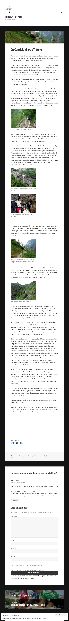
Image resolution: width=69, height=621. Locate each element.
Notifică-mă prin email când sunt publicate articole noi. (28, 570)
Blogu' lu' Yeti (13, 16)
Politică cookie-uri (43, 618)
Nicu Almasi (15, 480)
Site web (13, 556)
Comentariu (15, 516)
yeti (24, 456)
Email (13, 548)
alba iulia (42, 456)
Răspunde (15, 500)
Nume (13, 541)
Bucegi (48, 456)
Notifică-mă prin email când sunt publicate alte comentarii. (29, 565)
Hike (12, 457)
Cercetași (30, 456)
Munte (35, 456)
